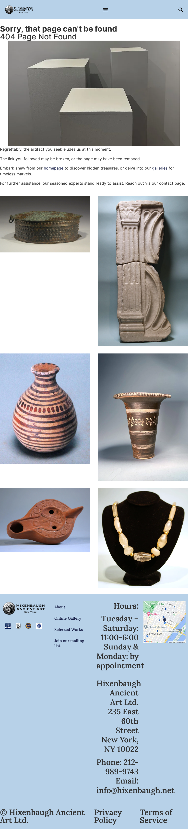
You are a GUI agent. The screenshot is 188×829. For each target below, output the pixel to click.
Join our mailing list (69, 643)
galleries (159, 168)
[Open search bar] (180, 10)
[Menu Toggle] (105, 9)
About (59, 606)
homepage (53, 168)
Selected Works (68, 629)
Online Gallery (67, 618)
